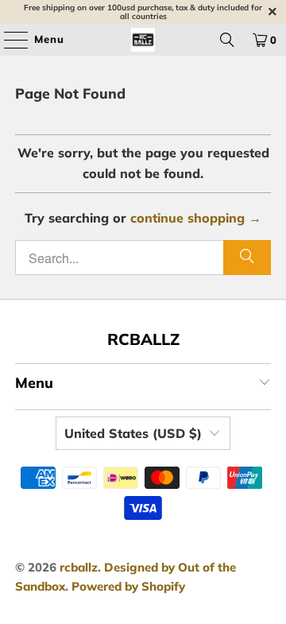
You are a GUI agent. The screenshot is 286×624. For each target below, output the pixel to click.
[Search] (227, 40)
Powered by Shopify (128, 586)
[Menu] (8, 40)
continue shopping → (195, 218)
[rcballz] (143, 40)
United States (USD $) (133, 433)
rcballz (79, 567)
